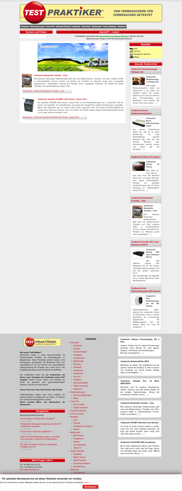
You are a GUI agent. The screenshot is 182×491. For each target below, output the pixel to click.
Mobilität (76, 26)
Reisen (76, 429)
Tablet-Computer (80, 385)
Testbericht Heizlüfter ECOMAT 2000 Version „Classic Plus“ (63, 99)
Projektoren (78, 373)
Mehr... (87, 482)
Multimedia (96, 26)
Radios (76, 441)
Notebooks (78, 370)
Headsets (77, 354)
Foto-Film (50, 26)
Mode (75, 398)
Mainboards (78, 361)
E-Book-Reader (80, 351)
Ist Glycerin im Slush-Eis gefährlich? (36, 431)
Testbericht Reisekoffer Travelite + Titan (50, 75)
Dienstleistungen (37, 26)
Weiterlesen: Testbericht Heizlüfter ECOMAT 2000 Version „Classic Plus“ (51, 117)
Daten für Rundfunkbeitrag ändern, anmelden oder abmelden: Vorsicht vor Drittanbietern (40, 438)
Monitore (77, 364)
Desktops (77, 345)
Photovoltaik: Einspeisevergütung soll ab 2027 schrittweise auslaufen (40, 425)
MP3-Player (78, 435)
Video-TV (77, 447)
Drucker (76, 348)
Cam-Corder (78, 404)
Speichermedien (80, 382)
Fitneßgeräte (79, 472)
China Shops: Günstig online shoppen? (37, 419)
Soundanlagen (79, 444)
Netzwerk (77, 367)
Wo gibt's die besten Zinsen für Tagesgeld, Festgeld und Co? (38, 445)
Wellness (122, 26)
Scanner (77, 376)
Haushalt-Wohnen (63, 26)
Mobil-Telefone (79, 460)
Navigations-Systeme (82, 426)
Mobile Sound (79, 457)
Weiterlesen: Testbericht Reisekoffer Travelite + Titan (43, 91)
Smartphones (79, 466)
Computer (25, 26)
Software (77, 379)
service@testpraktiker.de (29, 469)
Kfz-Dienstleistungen (82, 395)
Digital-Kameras (80, 407)
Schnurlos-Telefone (81, 463)
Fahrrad (76, 423)
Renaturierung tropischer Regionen (114, 36)
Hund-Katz (86, 26)
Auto (75, 419)
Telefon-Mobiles (110, 26)
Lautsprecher (79, 357)
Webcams (77, 388)
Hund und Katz (77, 413)
